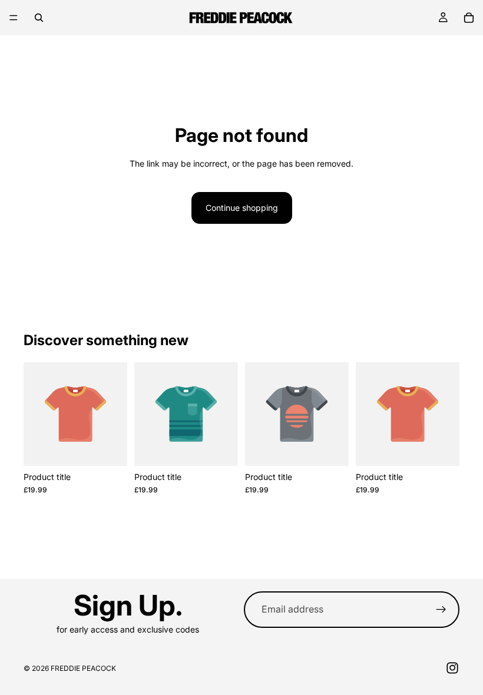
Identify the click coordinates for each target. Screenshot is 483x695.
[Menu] (13, 17)
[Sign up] (441, 609)
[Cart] (469, 18)
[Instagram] (452, 668)
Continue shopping (242, 208)
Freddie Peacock (83, 668)
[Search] (39, 18)
